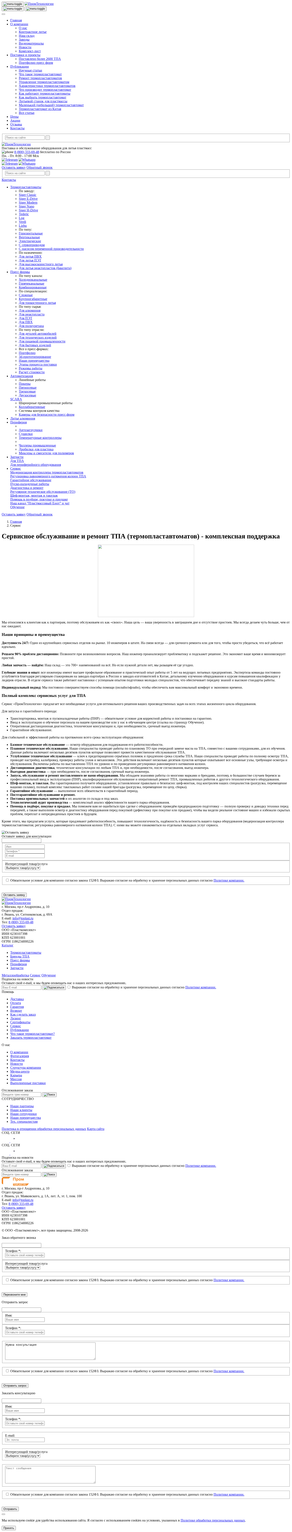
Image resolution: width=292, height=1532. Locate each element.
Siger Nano (26, 206)
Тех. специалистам (24, 1121)
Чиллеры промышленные (37, 445)
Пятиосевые (28, 387)
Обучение (17, 507)
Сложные (26, 295)
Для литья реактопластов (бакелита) (45, 268)
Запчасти (17, 457)
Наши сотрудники (23, 1114)
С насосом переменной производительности (51, 249)
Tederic (24, 214)
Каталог (7, 945)
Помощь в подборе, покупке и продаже (39, 499)
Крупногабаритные (33, 299)
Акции (15, 120)
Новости (25, 47)
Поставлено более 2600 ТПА (40, 59)
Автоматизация (21, 376)
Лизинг (15, 1018)
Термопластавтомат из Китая (40, 109)
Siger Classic (27, 195)
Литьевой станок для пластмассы (43, 101)
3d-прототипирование (35, 357)
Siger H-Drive (28, 210)
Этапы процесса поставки (38, 364)
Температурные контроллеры (40, 437)
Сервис (15, 468)
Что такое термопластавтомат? (32, 1034)
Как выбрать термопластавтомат (42, 97)
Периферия (18, 422)
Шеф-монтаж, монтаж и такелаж (34, 495)
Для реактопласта (31, 314)
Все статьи (26, 113)
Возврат (16, 1010)
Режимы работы (30, 368)
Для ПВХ (26, 322)
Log (21, 218)
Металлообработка (15, 975)
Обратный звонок (40, 167)
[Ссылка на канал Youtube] (14, 1141)
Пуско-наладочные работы (29, 484)
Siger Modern (28, 202)
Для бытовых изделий (35, 345)
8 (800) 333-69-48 (26, 152)
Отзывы (16, 124)
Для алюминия (29, 310)
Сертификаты (20, 1022)
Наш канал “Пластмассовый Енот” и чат (39, 503)
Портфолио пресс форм (36, 62)
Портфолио (27, 353)
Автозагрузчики (31, 430)
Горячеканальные (31, 283)
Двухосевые (27, 395)
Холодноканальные (33, 279)
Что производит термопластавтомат (45, 89)
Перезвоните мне (14, 1294)
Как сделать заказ (23, 1014)
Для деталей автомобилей (37, 333)
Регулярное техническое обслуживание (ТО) (42, 491)
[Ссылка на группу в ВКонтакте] (6, 1141)
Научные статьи (30, 70)
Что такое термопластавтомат (40, 74)
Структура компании (25, 1067)
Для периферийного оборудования (35, 464)
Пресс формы (20, 272)
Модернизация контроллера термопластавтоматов (46, 472)
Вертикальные (29, 237)
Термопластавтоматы (25, 187)
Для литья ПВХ (30, 256)
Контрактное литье (33, 32)
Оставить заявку (14, 167)
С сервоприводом (32, 245)
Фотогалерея (19, 1056)
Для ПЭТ (25, 318)
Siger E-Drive (28, 198)
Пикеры (25, 384)
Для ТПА (17, 461)
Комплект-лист (30, 51)
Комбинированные (33, 287)
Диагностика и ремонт (26, 488)
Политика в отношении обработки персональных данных (44, 1129)
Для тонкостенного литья (37, 303)
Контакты (17, 128)
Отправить (10, 1509)
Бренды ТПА (19, 956)
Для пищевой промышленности (42, 341)
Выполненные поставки (28, 1083)
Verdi (22, 222)
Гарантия (17, 1007)
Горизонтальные (31, 233)
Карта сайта (95, 1129)
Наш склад (26, 35)
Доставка (17, 999)
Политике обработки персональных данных (213, 1520)
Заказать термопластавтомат (31, 1037)
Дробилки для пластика (36, 449)
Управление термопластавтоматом (44, 82)
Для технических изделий (38, 337)
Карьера (16, 1075)
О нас (23, 28)
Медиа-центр (19, 1071)
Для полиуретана (31, 326)
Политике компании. (229, 880)
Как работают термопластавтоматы (44, 93)
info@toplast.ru (22, 918)
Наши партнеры (22, 1106)
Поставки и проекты (25, 55)
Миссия (16, 1079)
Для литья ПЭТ (30, 260)
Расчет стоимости (32, 372)
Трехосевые (27, 391)
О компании (19, 24)
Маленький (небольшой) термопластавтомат (51, 105)
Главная (16, 20)
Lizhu (23, 225)
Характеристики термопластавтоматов (47, 86)
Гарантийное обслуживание (30, 480)
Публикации (19, 66)
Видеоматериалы (31, 43)
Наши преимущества (34, 360)
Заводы (24, 39)
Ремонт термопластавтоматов (40, 78)
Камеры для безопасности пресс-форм (46, 414)
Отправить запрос (15, 1385)
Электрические (30, 241)
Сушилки (26, 434)
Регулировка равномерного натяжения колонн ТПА (48, 476)
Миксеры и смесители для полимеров (46, 453)
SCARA (16, 399)
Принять (8, 1528)
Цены (14, 116)
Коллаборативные (32, 407)
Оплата (15, 1003)
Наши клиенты (21, 1110)
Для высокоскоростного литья (41, 264)
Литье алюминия (22, 418)
